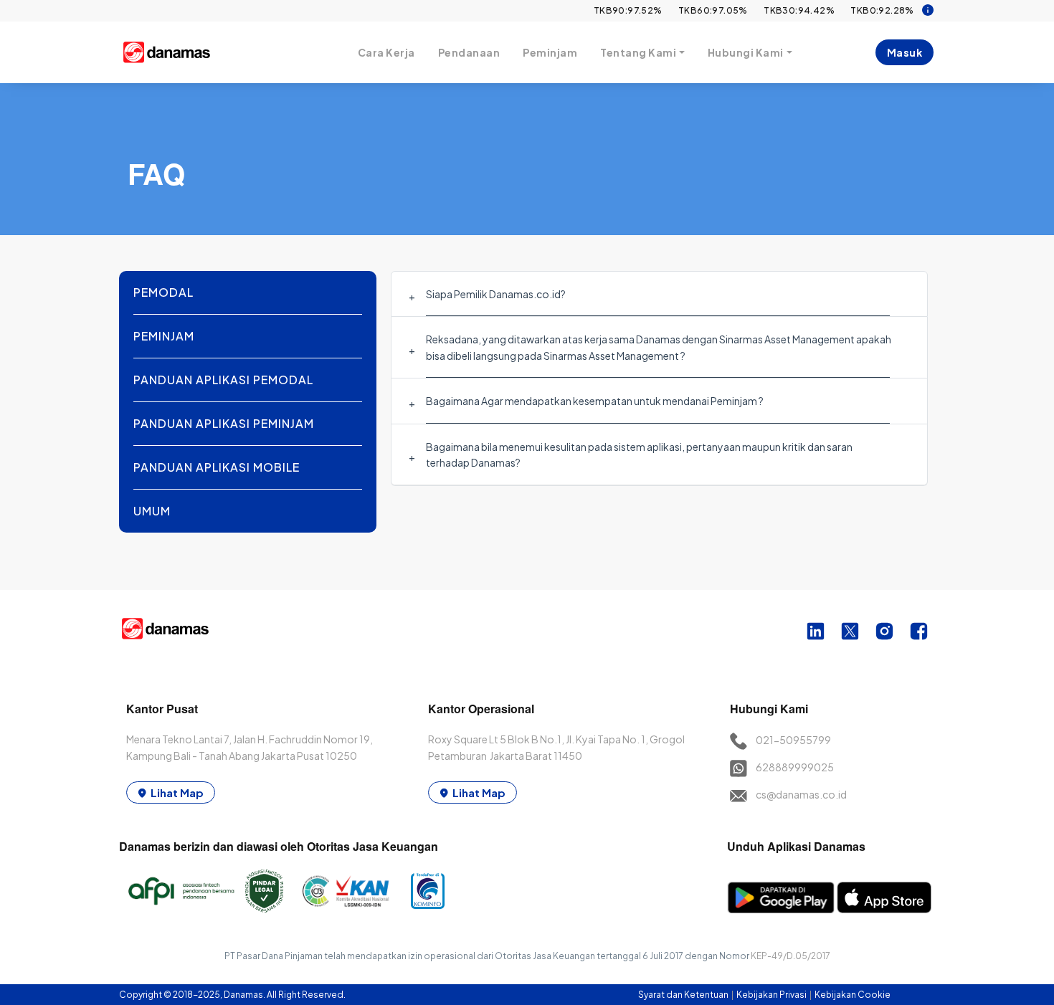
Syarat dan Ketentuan (684, 994)
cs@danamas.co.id (801, 794)
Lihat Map (177, 792)
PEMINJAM (163, 335)
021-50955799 (793, 739)
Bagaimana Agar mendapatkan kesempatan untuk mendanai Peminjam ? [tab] (595, 400)
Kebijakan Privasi (772, 994)
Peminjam (550, 52)
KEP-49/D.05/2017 (790, 956)
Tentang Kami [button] (638, 52)
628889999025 (795, 767)
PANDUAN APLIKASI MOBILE (216, 467)
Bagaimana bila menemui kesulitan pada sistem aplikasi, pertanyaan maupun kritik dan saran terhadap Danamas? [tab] (639, 454)
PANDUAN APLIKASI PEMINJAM (223, 423)
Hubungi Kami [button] (746, 52)
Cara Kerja (386, 52)
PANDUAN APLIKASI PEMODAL (223, 379)
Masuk (905, 52)
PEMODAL (163, 292)
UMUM (152, 510)
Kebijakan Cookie (853, 994)
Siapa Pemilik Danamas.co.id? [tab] (496, 293)
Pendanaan (469, 52)
